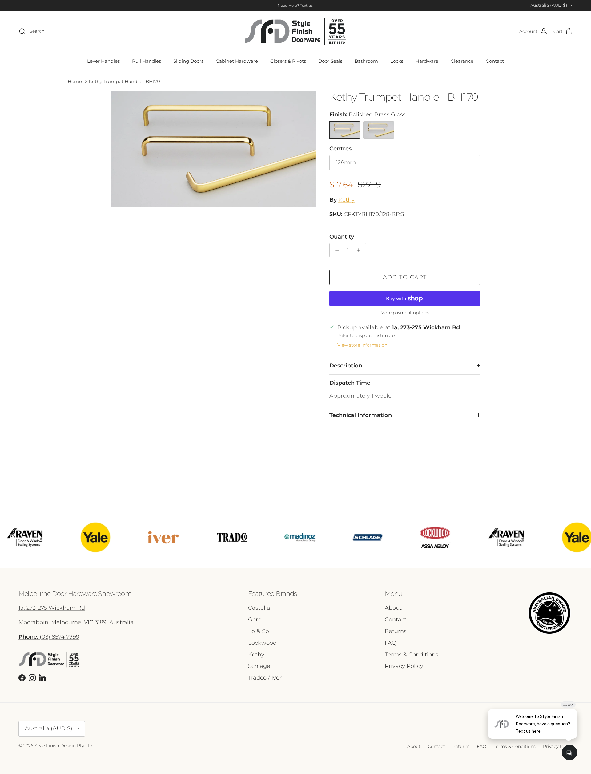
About (393, 607)
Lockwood (262, 643)
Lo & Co (258, 631)
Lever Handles (103, 61)
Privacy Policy (404, 666)
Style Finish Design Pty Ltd (63, 745)
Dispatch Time (349, 382)
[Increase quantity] (360, 250)
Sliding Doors (188, 61)
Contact (495, 61)
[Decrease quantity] (335, 250)
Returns (396, 631)
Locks (396, 61)
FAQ (390, 643)
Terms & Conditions (411, 654)
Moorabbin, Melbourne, (50, 622)
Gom (255, 619)
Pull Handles (146, 61)
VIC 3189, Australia (109, 622)
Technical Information (360, 415)
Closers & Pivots (288, 61)
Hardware (427, 61)
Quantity (341, 236)
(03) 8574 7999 (48, 636)
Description (345, 365)
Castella (259, 607)
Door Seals (330, 61)
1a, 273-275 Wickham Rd (51, 607)
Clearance (462, 61)
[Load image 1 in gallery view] (213, 149)
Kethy (346, 199)
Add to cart (405, 277)
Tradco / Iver (265, 677)
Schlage (259, 666)
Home (75, 81)
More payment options (404, 312)
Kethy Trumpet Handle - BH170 (124, 81)
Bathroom (366, 61)
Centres (340, 148)
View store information (362, 345)
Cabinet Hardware (237, 61)
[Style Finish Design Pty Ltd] (295, 31)
